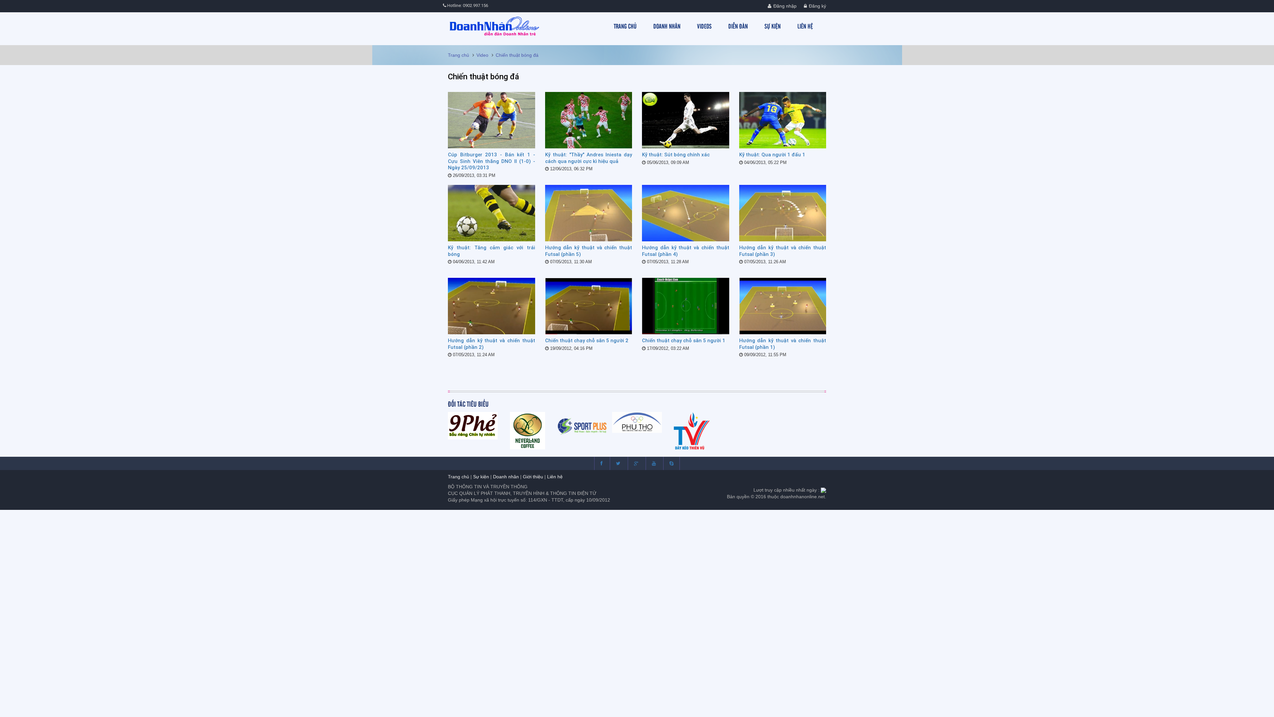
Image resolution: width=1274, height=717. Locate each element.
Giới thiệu (533, 476)
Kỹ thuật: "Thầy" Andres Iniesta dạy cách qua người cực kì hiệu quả (588, 158)
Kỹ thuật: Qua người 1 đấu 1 (772, 155)
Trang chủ (458, 55)
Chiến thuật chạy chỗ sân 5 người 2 (586, 341)
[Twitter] (618, 463)
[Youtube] (654, 463)
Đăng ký (817, 6)
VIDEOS (704, 26)
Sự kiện (481, 476)
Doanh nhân (506, 476)
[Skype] (671, 463)
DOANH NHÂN (666, 26)
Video (482, 55)
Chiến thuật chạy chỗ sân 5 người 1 (683, 341)
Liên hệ (555, 476)
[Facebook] (601, 463)
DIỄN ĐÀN (738, 26)
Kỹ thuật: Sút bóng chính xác (676, 155)
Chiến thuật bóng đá (517, 55)
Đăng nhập (784, 6)
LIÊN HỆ (805, 26)
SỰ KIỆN (772, 26)
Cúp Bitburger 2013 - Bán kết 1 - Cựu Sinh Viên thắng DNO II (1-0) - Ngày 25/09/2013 (491, 161)
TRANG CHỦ (625, 26)
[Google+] (636, 463)
